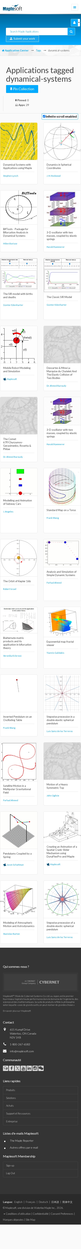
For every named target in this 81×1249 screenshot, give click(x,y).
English (18, 1202)
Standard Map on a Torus (61, 510)
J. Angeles (8, 511)
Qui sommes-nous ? (16, 966)
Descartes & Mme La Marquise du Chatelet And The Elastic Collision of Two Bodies (62, 373)
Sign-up (10, 1165)
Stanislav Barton (11, 934)
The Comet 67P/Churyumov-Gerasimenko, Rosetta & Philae (17, 444)
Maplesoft (11, 379)
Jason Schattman (15, 864)
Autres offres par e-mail (24, 1147)
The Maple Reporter (22, 1140)
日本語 (55, 1202)
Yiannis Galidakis (55, 652)
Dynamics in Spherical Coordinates (59, 166)
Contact (8, 1022)
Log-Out (10, 1173)
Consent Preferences (62, 1213)
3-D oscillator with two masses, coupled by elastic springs (62, 236)
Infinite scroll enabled (61, 116)
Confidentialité (41, 1213)
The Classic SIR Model (59, 297)
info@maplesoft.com (22, 1051)
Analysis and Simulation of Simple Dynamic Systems (61, 573)
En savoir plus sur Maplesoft (17, 1010)
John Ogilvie (53, 795)
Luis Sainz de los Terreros (60, 731)
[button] (74, 22)
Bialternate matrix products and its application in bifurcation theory (17, 643)
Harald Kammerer (56, 247)
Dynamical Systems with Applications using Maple (17, 166)
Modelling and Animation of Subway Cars (17, 502)
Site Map (30, 1219)
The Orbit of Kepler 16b (17, 581)
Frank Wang (53, 518)
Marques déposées (13, 1219)
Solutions (11, 1098)
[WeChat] (41, 1068)
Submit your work (23, 38)
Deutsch (43, 1202)
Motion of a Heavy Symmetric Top (57, 786)
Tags (38, 50)
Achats (10, 1105)
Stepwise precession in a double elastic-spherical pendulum (61, 720)
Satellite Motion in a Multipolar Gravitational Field (17, 789)
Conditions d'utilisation (18, 1213)
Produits (10, 1090)
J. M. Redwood (54, 175)
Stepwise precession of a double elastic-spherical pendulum (61, 926)
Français (30, 1202)
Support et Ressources (18, 1113)
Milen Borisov (10, 243)
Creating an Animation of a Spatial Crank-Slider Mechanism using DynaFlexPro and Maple (62, 851)
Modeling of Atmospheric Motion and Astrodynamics (18, 924)
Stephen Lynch (10, 175)
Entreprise (11, 1121)
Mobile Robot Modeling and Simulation (16, 369)
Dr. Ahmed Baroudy (56, 385)
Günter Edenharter (13, 305)
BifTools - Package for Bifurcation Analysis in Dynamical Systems (15, 232)
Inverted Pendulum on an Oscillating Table (17, 718)
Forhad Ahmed (54, 582)
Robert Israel (9, 589)
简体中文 (67, 1202)
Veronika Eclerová (12, 655)
